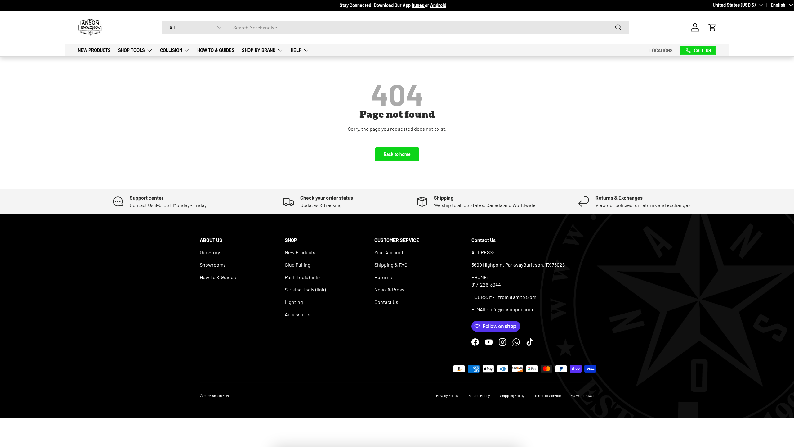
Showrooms (213, 265)
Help (296, 50)
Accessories (298, 314)
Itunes (418, 5)
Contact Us (386, 302)
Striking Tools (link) (305, 289)
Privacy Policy (447, 395)
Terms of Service (547, 395)
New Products (94, 50)
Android (438, 5)
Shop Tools (131, 50)
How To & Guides (215, 50)
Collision (171, 50)
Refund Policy (479, 395)
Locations (661, 50)
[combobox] (395, 27)
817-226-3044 (486, 284)
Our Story (210, 252)
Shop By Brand (258, 50)
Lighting (294, 302)
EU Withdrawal (582, 395)
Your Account (389, 252)
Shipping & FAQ (390, 265)
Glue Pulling (297, 265)
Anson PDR (220, 395)
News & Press (389, 289)
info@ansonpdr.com (511, 309)
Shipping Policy (512, 395)
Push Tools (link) (302, 277)
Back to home (397, 154)
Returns (383, 277)
